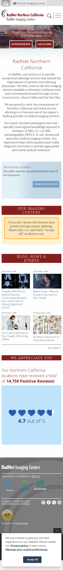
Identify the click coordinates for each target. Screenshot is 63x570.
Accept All (32, 559)
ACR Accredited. (21, 523)
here (27, 230)
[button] (20, 44)
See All (36, 476)
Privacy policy (19, 545)
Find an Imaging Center (31, 3)
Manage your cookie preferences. (26, 549)
